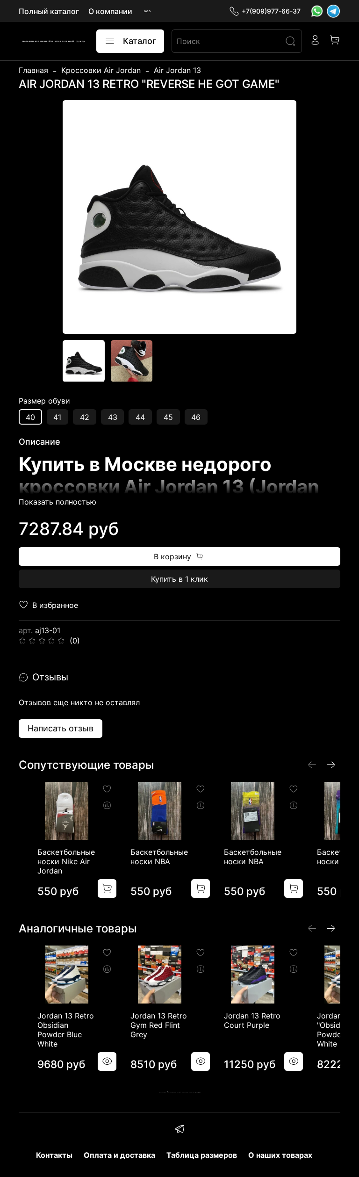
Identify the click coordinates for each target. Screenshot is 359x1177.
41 (57, 417)
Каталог (139, 41)
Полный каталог (49, 11)
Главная (33, 70)
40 (30, 417)
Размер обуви (44, 401)
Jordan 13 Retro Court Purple (252, 1020)
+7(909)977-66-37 (271, 11)
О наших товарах (280, 1155)
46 (196, 417)
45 (168, 417)
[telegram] (179, 1130)
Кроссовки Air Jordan (101, 70)
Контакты (54, 1155)
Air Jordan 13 (177, 70)
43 (112, 417)
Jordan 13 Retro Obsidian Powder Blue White (65, 1030)
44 (140, 417)
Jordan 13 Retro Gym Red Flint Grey (158, 1025)
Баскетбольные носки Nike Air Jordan (66, 861)
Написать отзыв (60, 728)
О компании (110, 11)
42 (84, 417)
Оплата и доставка (119, 1155)
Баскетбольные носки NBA (159, 856)
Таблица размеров (201, 1155)
